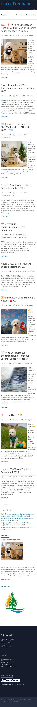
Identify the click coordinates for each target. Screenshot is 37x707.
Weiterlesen (4, 77)
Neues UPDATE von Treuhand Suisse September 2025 (16, 265)
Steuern (32, 96)
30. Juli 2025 (19, 305)
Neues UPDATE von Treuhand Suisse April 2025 (16, 471)
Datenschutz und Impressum (10, 701)
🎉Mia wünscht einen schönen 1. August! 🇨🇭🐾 (18, 299)
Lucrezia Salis (8, 35)
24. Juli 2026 (19, 35)
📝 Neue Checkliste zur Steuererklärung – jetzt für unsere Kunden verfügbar (15, 355)
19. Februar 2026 (21, 96)
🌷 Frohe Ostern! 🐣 (12, 415)
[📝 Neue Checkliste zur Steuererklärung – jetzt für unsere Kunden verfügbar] (14, 368)
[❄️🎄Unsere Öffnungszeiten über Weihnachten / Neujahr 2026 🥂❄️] (14, 142)
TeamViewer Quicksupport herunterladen (12, 684)
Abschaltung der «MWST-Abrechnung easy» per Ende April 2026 (18, 88)
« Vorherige (6, 505)
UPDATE (13, 196)
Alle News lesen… (6, 586)
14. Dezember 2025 (21, 135)
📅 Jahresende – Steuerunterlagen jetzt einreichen (13, 226)
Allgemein (30, 35)
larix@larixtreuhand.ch (11, 666)
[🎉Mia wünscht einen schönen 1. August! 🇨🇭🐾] (14, 310)
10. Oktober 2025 (21, 235)
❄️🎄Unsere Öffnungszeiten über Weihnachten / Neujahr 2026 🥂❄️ (16, 127)
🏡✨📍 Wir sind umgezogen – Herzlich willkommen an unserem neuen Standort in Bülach (18, 27)
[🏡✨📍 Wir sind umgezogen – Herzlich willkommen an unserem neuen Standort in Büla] (14, 40)
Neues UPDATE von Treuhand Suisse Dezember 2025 (16, 186)
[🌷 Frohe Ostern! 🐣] (14, 424)
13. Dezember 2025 (21, 193)
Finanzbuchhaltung (16, 237)
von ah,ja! (31, 699)
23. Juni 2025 (19, 363)
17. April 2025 (20, 420)
